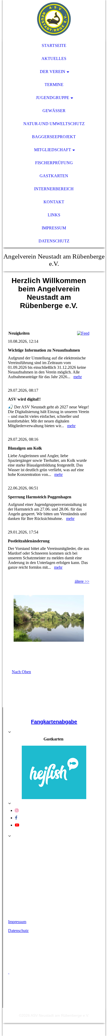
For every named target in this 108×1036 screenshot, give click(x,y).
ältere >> (82, 581)
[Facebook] (16, 818)
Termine (54, 84)
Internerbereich (54, 189)
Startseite (54, 45)
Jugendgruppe (52, 97)
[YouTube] (17, 825)
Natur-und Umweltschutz (54, 123)
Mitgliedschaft (52, 150)
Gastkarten (54, 176)
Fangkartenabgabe (54, 722)
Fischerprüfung (54, 163)
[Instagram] (17, 810)
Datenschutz (54, 241)
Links (54, 215)
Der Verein (52, 71)
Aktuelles (53, 58)
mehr (77, 377)
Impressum (54, 228)
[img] (54, 19)
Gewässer (54, 110)
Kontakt (54, 202)
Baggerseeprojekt (54, 136)
